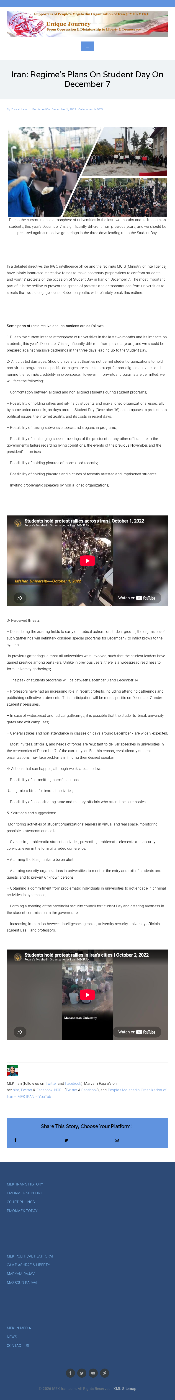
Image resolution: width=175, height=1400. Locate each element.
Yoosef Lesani (20, 109)
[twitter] (81, 1373)
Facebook (73, 1083)
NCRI (58, 1090)
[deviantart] (104, 1373)
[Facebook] (15, 1140)
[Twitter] (66, 1140)
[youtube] (93, 1373)
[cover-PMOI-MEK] (87, 13)
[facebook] (70, 1373)
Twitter (51, 1083)
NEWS (98, 109)
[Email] (117, 1140)
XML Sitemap (124, 1389)
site (16, 1090)
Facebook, (44, 1090)
